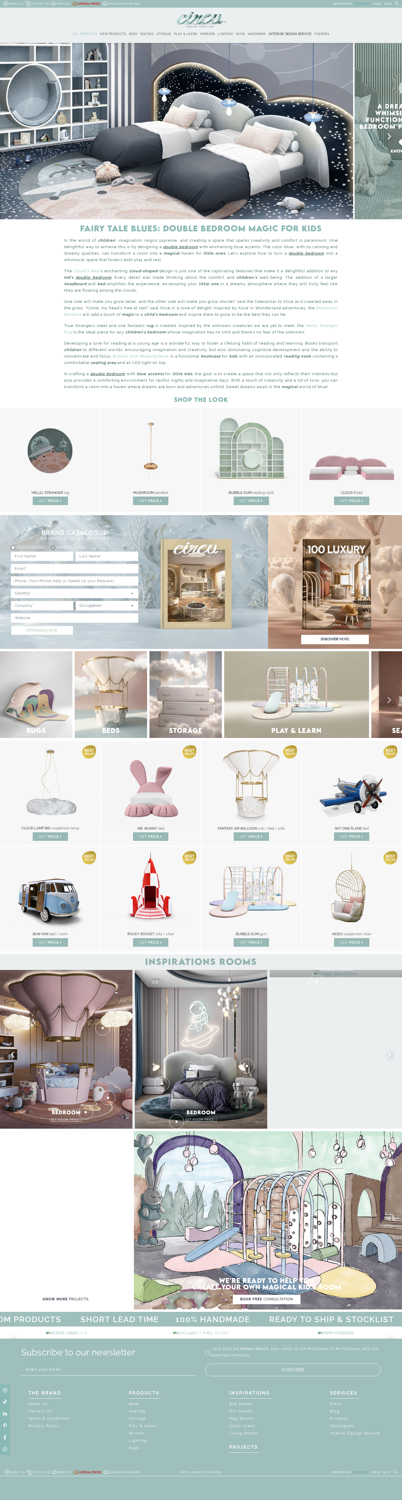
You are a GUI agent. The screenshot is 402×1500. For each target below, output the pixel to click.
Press (336, 1404)
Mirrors (136, 1433)
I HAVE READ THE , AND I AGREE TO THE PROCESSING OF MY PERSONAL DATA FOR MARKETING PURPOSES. (294, 1352)
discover (335, 639)
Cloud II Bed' (87, 271)
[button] (388, 136)
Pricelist (339, 1419)
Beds (134, 1404)
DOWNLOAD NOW (42, 630)
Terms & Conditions (49, 1419)
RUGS (240, 34)
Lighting (138, 1441)
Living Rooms (243, 1433)
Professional (31, 547)
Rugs (134, 1448)
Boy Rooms (241, 1404)
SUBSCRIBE (293, 1369)
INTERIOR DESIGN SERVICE (290, 34)
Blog (335, 1411)
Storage (137, 1419)
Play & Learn (143, 1426)
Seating (137, 1411)
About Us (38, 1404)
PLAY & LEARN (185, 34)
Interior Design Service (355, 1433)
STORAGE (164, 34)
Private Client (72, 547)
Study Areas (242, 1426)
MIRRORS (207, 34)
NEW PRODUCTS (113, 34)
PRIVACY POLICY (254, 1349)
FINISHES (322, 34)
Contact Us (40, 1411)
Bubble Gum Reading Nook (141, 356)
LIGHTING (225, 34)
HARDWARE (257, 34)
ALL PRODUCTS (85, 34)
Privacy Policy (43, 1426)
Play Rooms (242, 1419)
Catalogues (342, 1426)
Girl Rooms (241, 1411)
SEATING (147, 34)
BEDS (133, 34)
